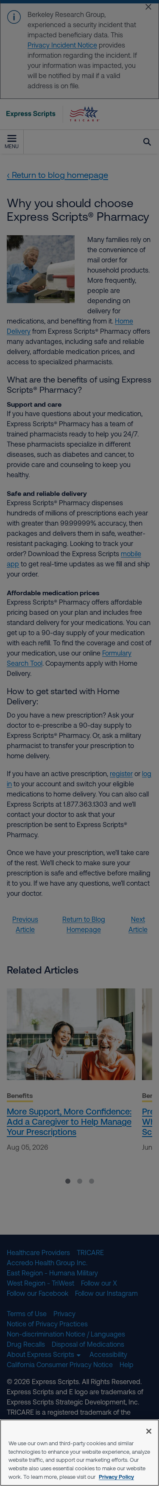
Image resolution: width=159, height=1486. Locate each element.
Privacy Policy (116, 1476)
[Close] (148, 1431)
